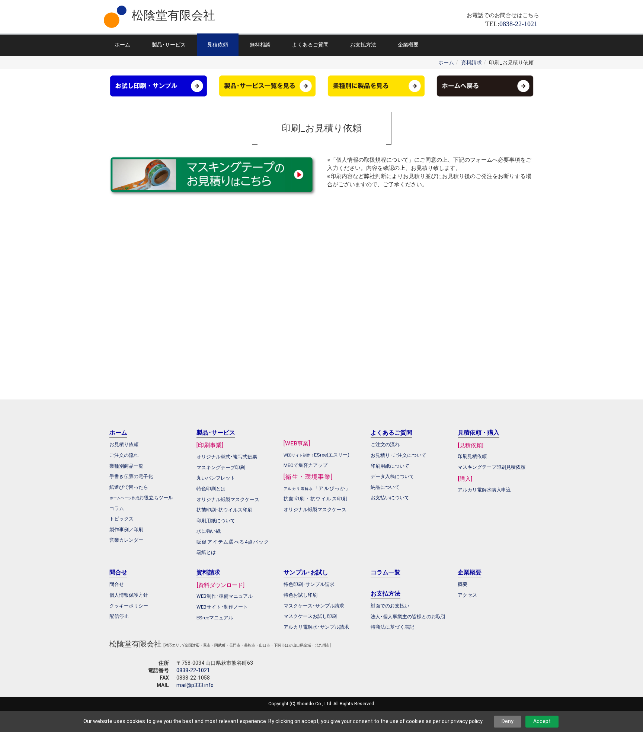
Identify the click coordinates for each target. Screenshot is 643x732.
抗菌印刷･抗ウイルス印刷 (224, 510)
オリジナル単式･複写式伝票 (226, 456)
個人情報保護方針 (128, 595)
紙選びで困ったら (128, 487)
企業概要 (408, 45)
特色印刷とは (210, 488)
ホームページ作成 (124, 498)
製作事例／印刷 (126, 529)
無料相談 (260, 45)
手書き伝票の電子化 (131, 476)
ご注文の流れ (385, 444)
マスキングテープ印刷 (220, 467)
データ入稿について (392, 476)
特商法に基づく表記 (392, 627)
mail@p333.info (195, 685)
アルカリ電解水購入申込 (484, 490)
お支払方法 (363, 45)
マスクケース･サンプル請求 (314, 606)
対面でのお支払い (390, 606)
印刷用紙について (215, 520)
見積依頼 (217, 45)
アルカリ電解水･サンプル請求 (316, 627)
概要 (462, 584)
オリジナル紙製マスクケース (315, 509)
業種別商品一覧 (126, 466)
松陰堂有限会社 (173, 15)
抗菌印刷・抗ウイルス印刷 (316, 499)
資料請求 (471, 62)
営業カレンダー (126, 540)
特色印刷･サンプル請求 (309, 584)
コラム (116, 508)
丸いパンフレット (215, 478)
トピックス (121, 519)
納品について (385, 487)
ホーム (122, 45)
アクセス (467, 595)
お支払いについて (390, 497)
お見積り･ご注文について (398, 455)
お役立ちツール (156, 497)
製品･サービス (169, 45)
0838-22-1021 (193, 670)
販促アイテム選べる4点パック (232, 542)
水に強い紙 (208, 531)
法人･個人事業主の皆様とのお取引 (408, 616)
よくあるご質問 (310, 45)
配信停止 (119, 616)
